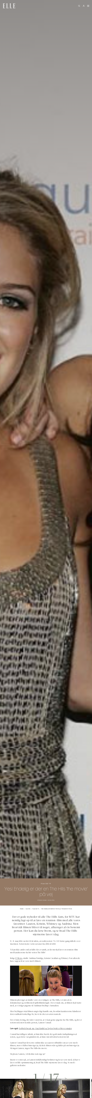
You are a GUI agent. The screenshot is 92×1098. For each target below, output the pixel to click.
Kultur (28, 908)
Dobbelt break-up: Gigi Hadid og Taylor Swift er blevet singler (45, 1029)
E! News (18, 958)
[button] (66, 1078)
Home (21, 908)
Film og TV (46, 883)
